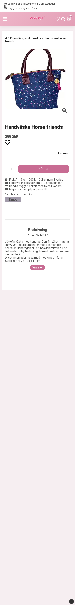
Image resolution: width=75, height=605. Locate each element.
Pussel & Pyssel (20, 38)
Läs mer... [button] (64, 153)
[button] (57, 19)
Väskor (36, 38)
